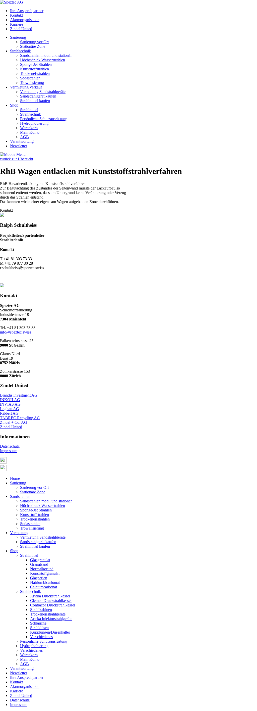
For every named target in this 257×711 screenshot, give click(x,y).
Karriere (16, 24)
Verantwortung (22, 141)
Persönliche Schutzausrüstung (43, 119)
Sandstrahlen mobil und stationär (46, 55)
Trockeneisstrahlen (35, 73)
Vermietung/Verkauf (26, 87)
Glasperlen (38, 578)
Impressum (8, 451)
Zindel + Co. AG (13, 422)
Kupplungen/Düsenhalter (50, 632)
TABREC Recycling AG (20, 418)
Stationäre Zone (32, 46)
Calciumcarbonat (43, 587)
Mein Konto (29, 132)
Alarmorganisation (24, 20)
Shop (14, 105)
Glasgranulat (40, 560)
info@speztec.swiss (15, 332)
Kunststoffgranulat (44, 573)
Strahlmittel (29, 110)
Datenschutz (10, 446)
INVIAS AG (10, 404)
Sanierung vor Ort (34, 42)
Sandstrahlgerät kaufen (38, 96)
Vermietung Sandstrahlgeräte (43, 91)
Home (15, 478)
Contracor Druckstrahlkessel (52, 605)
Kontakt (16, 15)
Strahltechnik (20, 51)
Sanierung (18, 37)
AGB (24, 137)
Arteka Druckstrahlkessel (50, 596)
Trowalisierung (32, 82)
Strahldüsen (39, 628)
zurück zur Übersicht (16, 159)
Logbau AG (9, 409)
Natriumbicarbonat (45, 582)
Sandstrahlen (20, 496)
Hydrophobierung (34, 123)
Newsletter (18, 146)
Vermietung (19, 533)
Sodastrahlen (30, 78)
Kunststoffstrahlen (34, 69)
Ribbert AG (9, 413)
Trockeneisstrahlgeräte (48, 614)
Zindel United (21, 29)
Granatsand (39, 564)
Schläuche (38, 623)
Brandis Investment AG (18, 395)
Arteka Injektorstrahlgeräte (51, 619)
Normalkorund (41, 569)
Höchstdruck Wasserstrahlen (42, 60)
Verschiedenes (41, 637)
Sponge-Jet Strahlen (36, 64)
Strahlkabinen (41, 609)
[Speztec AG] (11, 2)
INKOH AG (10, 400)
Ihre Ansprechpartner (26, 11)
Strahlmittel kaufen (35, 101)
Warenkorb (29, 128)
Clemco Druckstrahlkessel (51, 600)
